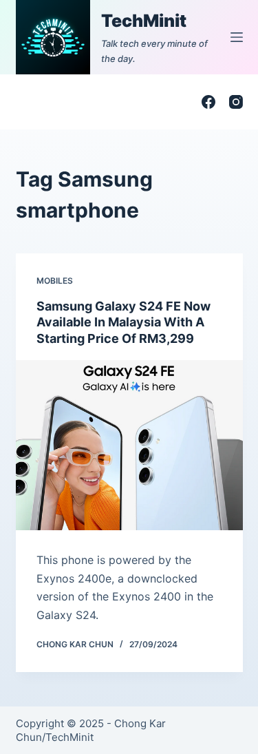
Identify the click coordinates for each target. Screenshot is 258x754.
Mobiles (54, 280)
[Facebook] (208, 102)
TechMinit (143, 20)
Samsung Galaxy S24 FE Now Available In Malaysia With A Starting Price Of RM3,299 (123, 322)
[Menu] (236, 37)
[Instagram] (236, 102)
